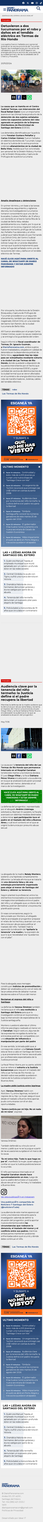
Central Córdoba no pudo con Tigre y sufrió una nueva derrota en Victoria (21, 576)
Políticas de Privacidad (12, 1510)
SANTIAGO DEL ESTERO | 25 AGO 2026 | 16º (17, 16)
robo (14, 389)
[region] (21, 178)
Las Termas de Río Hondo (15, 394)
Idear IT (22, 1518)
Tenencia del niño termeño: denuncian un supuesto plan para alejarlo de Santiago (20, 600)
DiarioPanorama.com (13, 347)
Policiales (6, 20)
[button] (4, 9)
